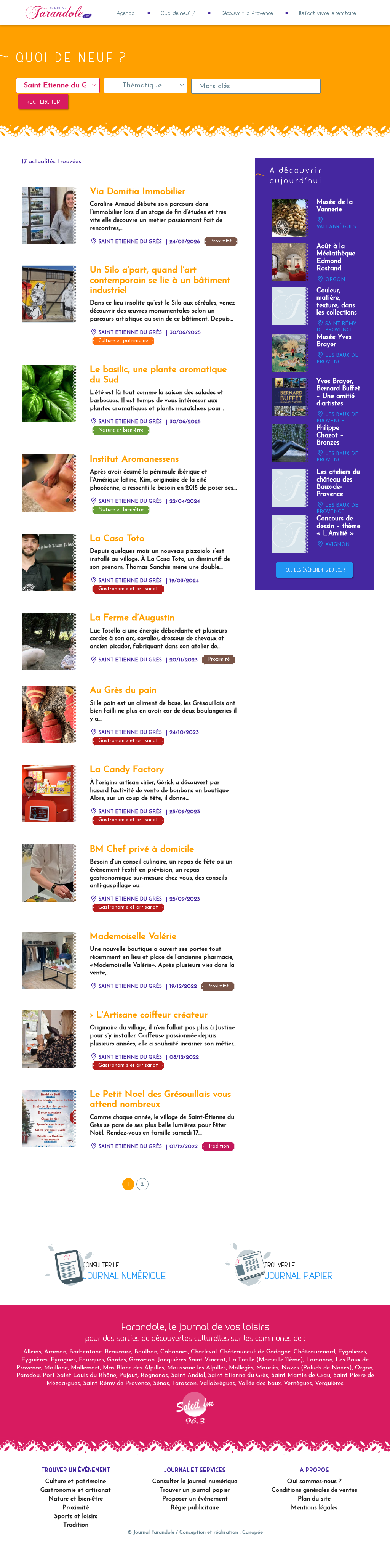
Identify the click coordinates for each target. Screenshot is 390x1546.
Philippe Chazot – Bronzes (330, 435)
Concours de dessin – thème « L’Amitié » (338, 526)
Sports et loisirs (76, 1517)
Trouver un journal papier (195, 1490)
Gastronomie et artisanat (128, 588)
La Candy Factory (127, 769)
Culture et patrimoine (123, 340)
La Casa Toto (117, 538)
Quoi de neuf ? (178, 13)
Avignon (337, 544)
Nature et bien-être (121, 430)
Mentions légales (314, 1508)
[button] (58, 85)
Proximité (221, 241)
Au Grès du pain (123, 690)
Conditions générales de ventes (314, 1490)
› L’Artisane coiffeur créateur (149, 1015)
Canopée (252, 1532)
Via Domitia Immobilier (137, 191)
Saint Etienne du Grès (129, 241)
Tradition (218, 1146)
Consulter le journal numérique (194, 1482)
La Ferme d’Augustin (132, 618)
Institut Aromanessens (134, 459)
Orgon (334, 279)
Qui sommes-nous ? (314, 1482)
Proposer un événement (195, 1499)
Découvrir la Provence (247, 13)
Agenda (126, 13)
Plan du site (314, 1499)
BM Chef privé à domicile (142, 849)
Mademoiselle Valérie (133, 936)
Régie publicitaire (195, 1508)
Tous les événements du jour (314, 570)
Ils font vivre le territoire (327, 13)
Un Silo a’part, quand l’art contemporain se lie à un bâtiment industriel (160, 280)
